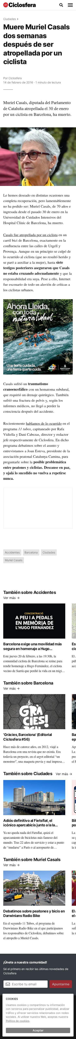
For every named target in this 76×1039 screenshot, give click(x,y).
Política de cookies (17, 1020)
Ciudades (9, 19)
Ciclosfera (15, 78)
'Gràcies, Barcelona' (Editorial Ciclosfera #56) (27, 736)
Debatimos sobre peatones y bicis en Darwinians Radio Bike (34, 913)
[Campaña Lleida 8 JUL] (38, 336)
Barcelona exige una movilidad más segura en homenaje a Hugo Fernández (32, 648)
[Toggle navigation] (70, 5)
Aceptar (38, 1030)
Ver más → (11, 598)
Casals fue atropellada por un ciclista (30, 234)
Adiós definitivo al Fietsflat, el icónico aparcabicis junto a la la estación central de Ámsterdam (29, 825)
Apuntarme (60, 984)
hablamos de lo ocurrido (44, 423)
